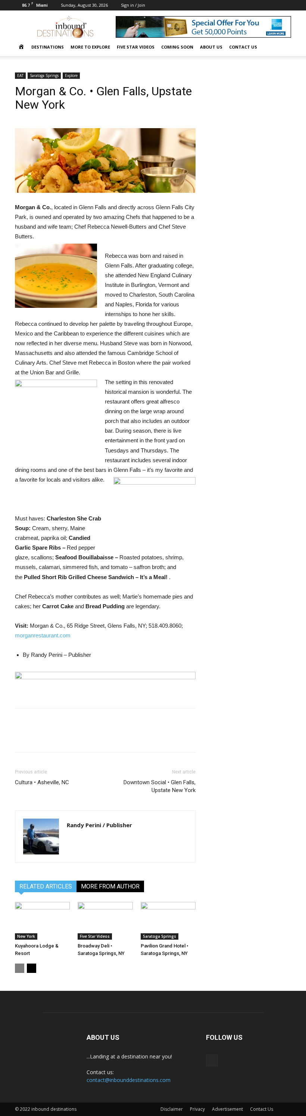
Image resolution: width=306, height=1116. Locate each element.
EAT (20, 75)
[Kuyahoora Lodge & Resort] (42, 921)
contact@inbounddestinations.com (129, 1079)
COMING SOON (177, 47)
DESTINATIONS (47, 47)
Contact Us (261, 1109)
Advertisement (227, 1109)
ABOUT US (211, 47)
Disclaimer (171, 1109)
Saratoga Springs (44, 75)
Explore (71, 75)
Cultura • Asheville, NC (42, 782)
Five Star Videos (95, 936)
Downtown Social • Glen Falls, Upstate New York (160, 786)
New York (26, 936)
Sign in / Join (133, 5)
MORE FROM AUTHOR (110, 886)
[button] (282, 47)
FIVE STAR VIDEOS (135, 47)
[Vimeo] (285, 5)
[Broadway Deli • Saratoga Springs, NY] (105, 921)
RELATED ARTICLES (45, 886)
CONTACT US (243, 47)
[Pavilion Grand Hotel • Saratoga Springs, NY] (168, 921)
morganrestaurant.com (43, 635)
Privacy (197, 1109)
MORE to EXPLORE (90, 47)
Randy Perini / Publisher (99, 825)
